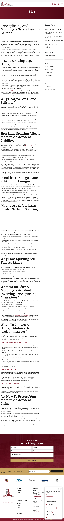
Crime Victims (48, 61)
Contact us (61, 0)
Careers (19, 492)
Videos (19, 509)
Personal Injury (48, 72)
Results (48, 0)
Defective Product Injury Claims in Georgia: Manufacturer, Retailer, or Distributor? (52, 46)
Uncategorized (48, 86)
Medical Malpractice (49, 66)
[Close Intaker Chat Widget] (61, 489)
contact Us (19, 513)
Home (19, 15)
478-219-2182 (37, 504)
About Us (19, 488)
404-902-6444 (58, 4)
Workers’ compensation (50, 89)
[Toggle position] (58, 489)
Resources (19, 503)
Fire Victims (47, 63)
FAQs (19, 511)
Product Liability (48, 78)
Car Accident (48, 58)
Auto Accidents (20, 497)
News (19, 507)
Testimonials (53, 0)
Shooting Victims (49, 81)
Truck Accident (48, 83)
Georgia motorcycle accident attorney (22, 315)
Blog (57, 0)
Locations (35, 488)
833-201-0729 (37, 511)
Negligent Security (49, 69)
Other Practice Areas (22, 500)
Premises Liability (49, 75)
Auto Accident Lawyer (50, 55)
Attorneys (20, 490)
